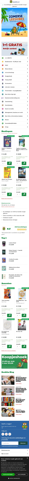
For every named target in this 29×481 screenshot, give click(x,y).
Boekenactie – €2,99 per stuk (13, 61)
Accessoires (8, 83)
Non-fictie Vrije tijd (10, 94)
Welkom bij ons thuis (14, 267)
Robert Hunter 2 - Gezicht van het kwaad (15, 251)
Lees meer (19, 383)
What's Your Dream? (7, 179)
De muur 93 (19, 331)
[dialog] (14, 469)
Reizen (7, 119)
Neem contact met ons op (7, 206)
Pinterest (9, 434)
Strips (6, 127)
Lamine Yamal (12, 243)
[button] (14, 478)
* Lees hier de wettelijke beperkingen (9, 446)
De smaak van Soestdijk (5, 332)
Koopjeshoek (8, 76)
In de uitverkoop (9, 72)
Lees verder (9, 471)
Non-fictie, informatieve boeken (14, 116)
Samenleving (8, 101)
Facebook (2, 434)
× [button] (27, 458)
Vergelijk (4, 161)
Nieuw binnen (8, 69)
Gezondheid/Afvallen (11, 123)
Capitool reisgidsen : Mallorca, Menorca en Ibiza (21, 149)
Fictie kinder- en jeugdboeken (13, 90)
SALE (6, 65)
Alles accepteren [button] (7, 474)
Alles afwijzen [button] (22, 474)
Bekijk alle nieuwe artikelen (8, 350)
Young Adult (8, 79)
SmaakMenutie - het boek (21, 301)
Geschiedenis (8, 105)
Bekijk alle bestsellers (6, 198)
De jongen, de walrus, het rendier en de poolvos (15, 275)
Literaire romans (9, 87)
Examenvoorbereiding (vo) (12, 98)
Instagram (6, 434)
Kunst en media (9, 109)
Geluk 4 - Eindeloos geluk (7, 149)
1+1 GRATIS (8, 58)
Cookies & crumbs (13, 259)
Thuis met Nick (5, 300)
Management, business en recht (14, 112)
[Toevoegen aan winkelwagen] (9, 163)
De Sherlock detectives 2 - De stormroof (21, 180)
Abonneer (23, 443)
